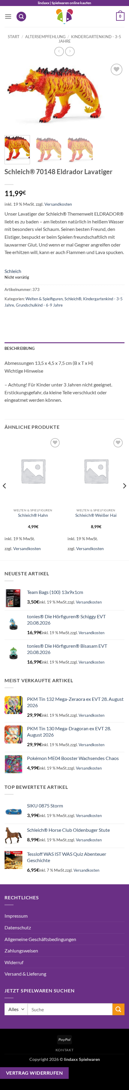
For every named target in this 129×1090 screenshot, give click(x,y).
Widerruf (13, 962)
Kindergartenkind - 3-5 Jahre (90, 39)
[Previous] (14, 96)
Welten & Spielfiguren (44, 298)
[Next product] (59, 51)
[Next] (114, 96)
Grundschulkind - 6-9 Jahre (39, 305)
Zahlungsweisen (21, 950)
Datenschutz (17, 927)
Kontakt (65, 1050)
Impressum (16, 916)
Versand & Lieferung (25, 973)
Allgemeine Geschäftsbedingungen (40, 939)
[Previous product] (69, 51)
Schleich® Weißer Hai (96, 515)
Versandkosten (58, 204)
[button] (8, 16)
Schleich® (72, 298)
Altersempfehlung (45, 36)
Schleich (12, 271)
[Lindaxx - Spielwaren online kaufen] (64, 16)
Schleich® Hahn (33, 515)
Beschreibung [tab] (19, 348)
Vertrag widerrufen (34, 1073)
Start (14, 36)
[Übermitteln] (118, 1009)
